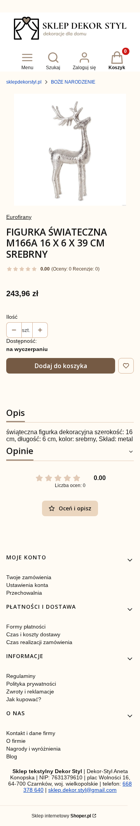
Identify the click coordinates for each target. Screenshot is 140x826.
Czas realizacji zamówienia (39, 642)
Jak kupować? (23, 699)
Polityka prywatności (31, 684)
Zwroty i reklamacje (30, 691)
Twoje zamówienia (28, 577)
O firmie (16, 741)
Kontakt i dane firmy (30, 733)
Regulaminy (20, 676)
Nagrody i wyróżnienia (33, 749)
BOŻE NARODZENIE (73, 82)
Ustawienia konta (27, 585)
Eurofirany (19, 217)
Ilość (12, 317)
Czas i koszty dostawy (33, 634)
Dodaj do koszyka (61, 365)
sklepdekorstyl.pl (24, 82)
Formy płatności (26, 626)
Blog (11, 756)
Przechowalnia (24, 593)
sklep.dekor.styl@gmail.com (82, 790)
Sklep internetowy (61, 816)
